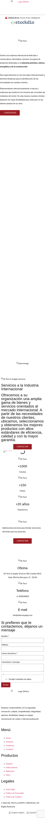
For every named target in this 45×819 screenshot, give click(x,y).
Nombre (5, 636)
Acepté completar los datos (20, 679)
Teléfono (4, 645)
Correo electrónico (9, 653)
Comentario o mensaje (10, 662)
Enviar (5, 685)
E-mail (22, 610)
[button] (22, 14)
